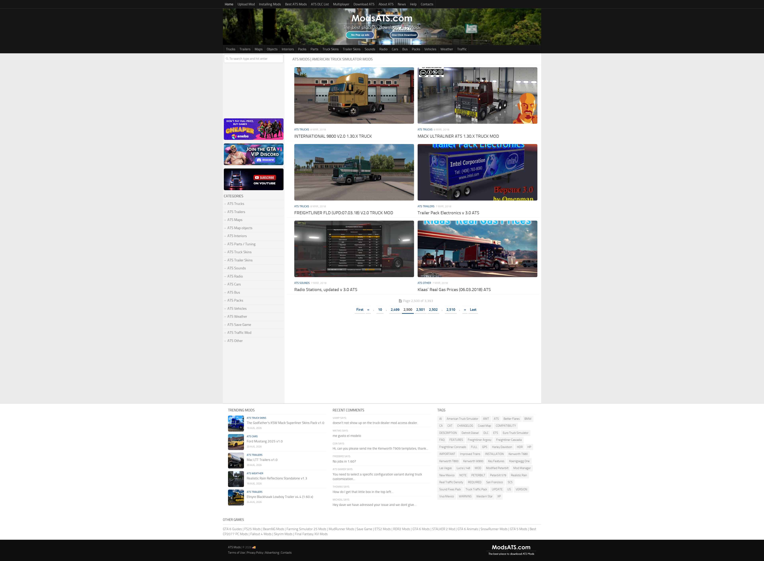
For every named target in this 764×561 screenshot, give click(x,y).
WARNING (465, 496)
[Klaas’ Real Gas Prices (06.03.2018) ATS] (477, 249)
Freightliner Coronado (452, 447)
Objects (272, 49)
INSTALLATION (494, 454)
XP (499, 496)
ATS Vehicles (237, 308)
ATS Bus (233, 292)
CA (441, 426)
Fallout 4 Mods (261, 534)
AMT (486, 419)
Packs (302, 49)
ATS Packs (235, 300)
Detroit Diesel (470, 433)
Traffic (462, 49)
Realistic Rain (519, 475)
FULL (474, 447)
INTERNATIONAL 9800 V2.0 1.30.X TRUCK (333, 136)
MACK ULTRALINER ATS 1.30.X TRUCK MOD (458, 136)
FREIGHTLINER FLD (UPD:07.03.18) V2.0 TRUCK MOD (343, 212)
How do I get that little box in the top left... (363, 492)
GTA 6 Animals (467, 529)
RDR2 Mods (401, 529)
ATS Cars (234, 284)
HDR (520, 447)
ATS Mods (234, 547)
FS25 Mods (252, 529)
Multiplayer (341, 4)
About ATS (386, 4)
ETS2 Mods (383, 529)
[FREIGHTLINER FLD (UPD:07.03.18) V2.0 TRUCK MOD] (354, 172)
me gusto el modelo (347, 436)
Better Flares (512, 419)
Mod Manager (522, 468)
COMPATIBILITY (506, 426)
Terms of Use (236, 552)
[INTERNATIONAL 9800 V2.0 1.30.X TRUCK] (354, 95)
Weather (446, 49)
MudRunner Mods (341, 529)
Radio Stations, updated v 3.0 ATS (325, 289)
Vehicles (430, 49)
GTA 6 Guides (232, 529)
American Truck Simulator (462, 419)
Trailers (245, 49)
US (509, 489)
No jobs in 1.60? (344, 461)
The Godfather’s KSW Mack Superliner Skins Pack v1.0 (285, 423)
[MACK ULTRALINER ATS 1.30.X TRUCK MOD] (477, 95)
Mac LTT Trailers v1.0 (262, 460)
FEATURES (456, 440)
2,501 (420, 309)
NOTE (463, 475)
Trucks (230, 49)
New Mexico (447, 475)
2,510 (450, 309)
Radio (383, 49)
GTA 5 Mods (518, 529)
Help (413, 4)
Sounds (370, 49)
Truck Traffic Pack (476, 489)
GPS (484, 447)
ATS (496, 419)
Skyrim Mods (283, 534)
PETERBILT (478, 475)
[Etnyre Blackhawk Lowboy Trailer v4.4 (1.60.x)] (236, 497)
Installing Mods (270, 4)
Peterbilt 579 (498, 475)
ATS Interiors (237, 236)
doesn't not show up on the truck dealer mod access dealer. (375, 423)
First (359, 309)
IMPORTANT (447, 454)
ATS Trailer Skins (239, 260)
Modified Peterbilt (497, 468)
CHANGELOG (465, 426)
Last (473, 309)
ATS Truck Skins (239, 252)
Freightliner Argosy (479, 440)
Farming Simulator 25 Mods (306, 529)
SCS (510, 482)
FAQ (442, 440)
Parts (314, 49)
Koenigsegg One (519, 461)
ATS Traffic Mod (239, 332)
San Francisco (494, 482)
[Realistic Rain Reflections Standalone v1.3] (236, 479)
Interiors (288, 49)
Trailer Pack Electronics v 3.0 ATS (448, 212)
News (402, 4)
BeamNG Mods (273, 529)
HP (529, 447)
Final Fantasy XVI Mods (311, 534)
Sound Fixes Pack (450, 489)
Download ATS (364, 4)
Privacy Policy (255, 552)
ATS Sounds (302, 283)
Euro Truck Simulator (515, 433)
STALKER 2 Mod (443, 529)
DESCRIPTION (448, 433)
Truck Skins (331, 49)
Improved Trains (470, 454)
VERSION (521, 489)
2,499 (395, 309)
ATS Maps (234, 220)
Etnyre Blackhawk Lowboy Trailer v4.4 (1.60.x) (280, 497)
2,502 (433, 309)
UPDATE (497, 489)
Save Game (364, 529)
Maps (259, 49)
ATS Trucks (301, 129)
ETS (495, 433)
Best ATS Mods (296, 4)
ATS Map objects (239, 228)
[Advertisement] (415, 345)
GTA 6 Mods (421, 529)
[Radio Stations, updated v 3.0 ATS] (354, 249)
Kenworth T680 (518, 454)
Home (229, 4)
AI (440, 419)
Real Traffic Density (451, 482)
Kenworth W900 (473, 461)
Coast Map (484, 426)
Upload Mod (246, 4)
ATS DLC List (320, 4)
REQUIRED (474, 482)
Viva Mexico (446, 496)
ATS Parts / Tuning (241, 244)
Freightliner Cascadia (509, 440)
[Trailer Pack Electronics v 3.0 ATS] (477, 172)
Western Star (484, 496)
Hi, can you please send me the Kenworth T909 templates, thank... (380, 448)
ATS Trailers (426, 206)
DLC (485, 433)
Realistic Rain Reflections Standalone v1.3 (277, 478)
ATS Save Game (239, 324)
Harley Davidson (502, 447)
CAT (449, 426)
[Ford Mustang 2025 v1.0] (236, 442)
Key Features (496, 461)
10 (380, 309)
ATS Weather (237, 316)
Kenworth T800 (448, 461)
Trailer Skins (352, 49)
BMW (527, 419)
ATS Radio (235, 276)
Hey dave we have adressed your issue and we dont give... (374, 505)
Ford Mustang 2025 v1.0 (265, 441)
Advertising (272, 552)
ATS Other (424, 283)
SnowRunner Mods (494, 529)
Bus (405, 49)
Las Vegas (445, 468)
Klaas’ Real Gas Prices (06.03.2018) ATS (454, 289)
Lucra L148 (463, 468)
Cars (395, 49)
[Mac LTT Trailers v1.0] (236, 460)
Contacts (427, 4)
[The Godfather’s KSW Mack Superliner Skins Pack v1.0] (236, 423)
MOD (478, 468)
